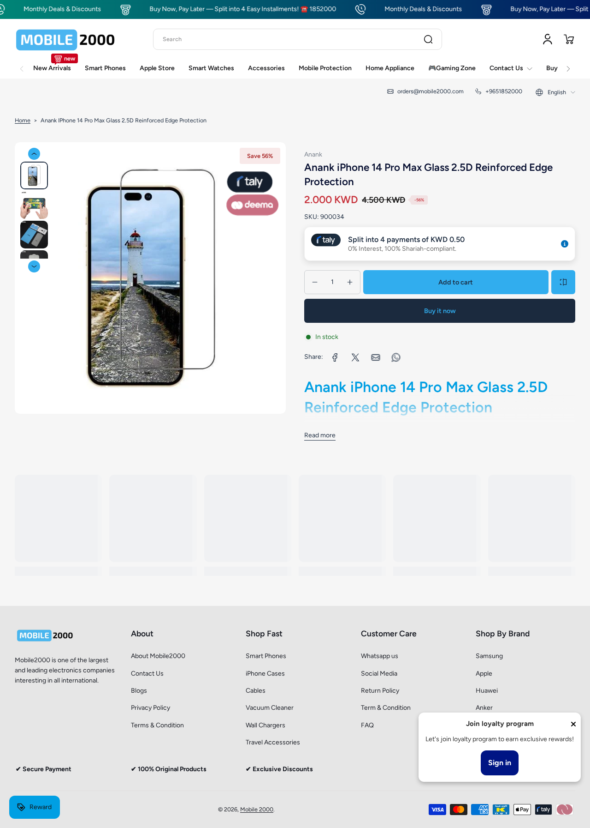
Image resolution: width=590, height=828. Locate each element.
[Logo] (65, 39)
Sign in (499, 762)
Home (22, 120)
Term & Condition (386, 708)
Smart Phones (266, 656)
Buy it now (440, 311)
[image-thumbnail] (34, 175)
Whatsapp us (379, 656)
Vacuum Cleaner (270, 708)
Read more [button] (320, 435)
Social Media (379, 673)
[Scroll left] (22, 64)
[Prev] (34, 154)
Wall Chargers (265, 725)
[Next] (34, 266)
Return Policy (380, 691)
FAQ (367, 725)
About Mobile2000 (158, 656)
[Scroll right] (568, 64)
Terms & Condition (157, 725)
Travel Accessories (273, 742)
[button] (568, 39)
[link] (335, 357)
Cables (256, 691)
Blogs (139, 691)
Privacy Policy (150, 708)
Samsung (489, 656)
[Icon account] (547, 39)
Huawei (487, 691)
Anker (484, 708)
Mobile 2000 (256, 809)
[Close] (573, 724)
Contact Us (147, 673)
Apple (484, 673)
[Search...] (428, 39)
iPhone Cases (265, 673)
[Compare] (563, 282)
